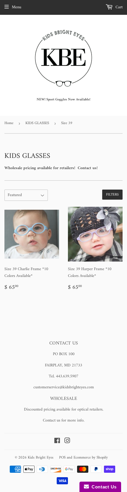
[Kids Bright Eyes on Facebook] (57, 441)
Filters (112, 195)
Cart (118, 7)
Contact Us (103, 486)
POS (62, 457)
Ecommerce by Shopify (91, 457)
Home (8, 123)
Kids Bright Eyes (40, 457)
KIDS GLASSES (37, 123)
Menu (16, 7)
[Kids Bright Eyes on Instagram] (67, 441)
